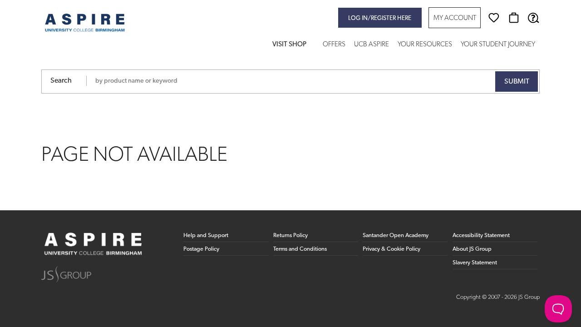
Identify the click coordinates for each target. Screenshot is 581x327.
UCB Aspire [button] (371, 44)
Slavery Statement (475, 263)
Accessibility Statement (481, 235)
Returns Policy (290, 235)
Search (61, 80)
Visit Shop (289, 44)
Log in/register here (379, 18)
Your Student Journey (498, 44)
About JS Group (472, 249)
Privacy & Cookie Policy (391, 249)
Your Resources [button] (425, 44)
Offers (334, 44)
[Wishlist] (493, 17)
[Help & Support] (533, 17)
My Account (454, 18)
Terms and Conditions (300, 249)
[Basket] (513, 17)
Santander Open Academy (395, 235)
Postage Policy (201, 249)
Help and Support (205, 235)
